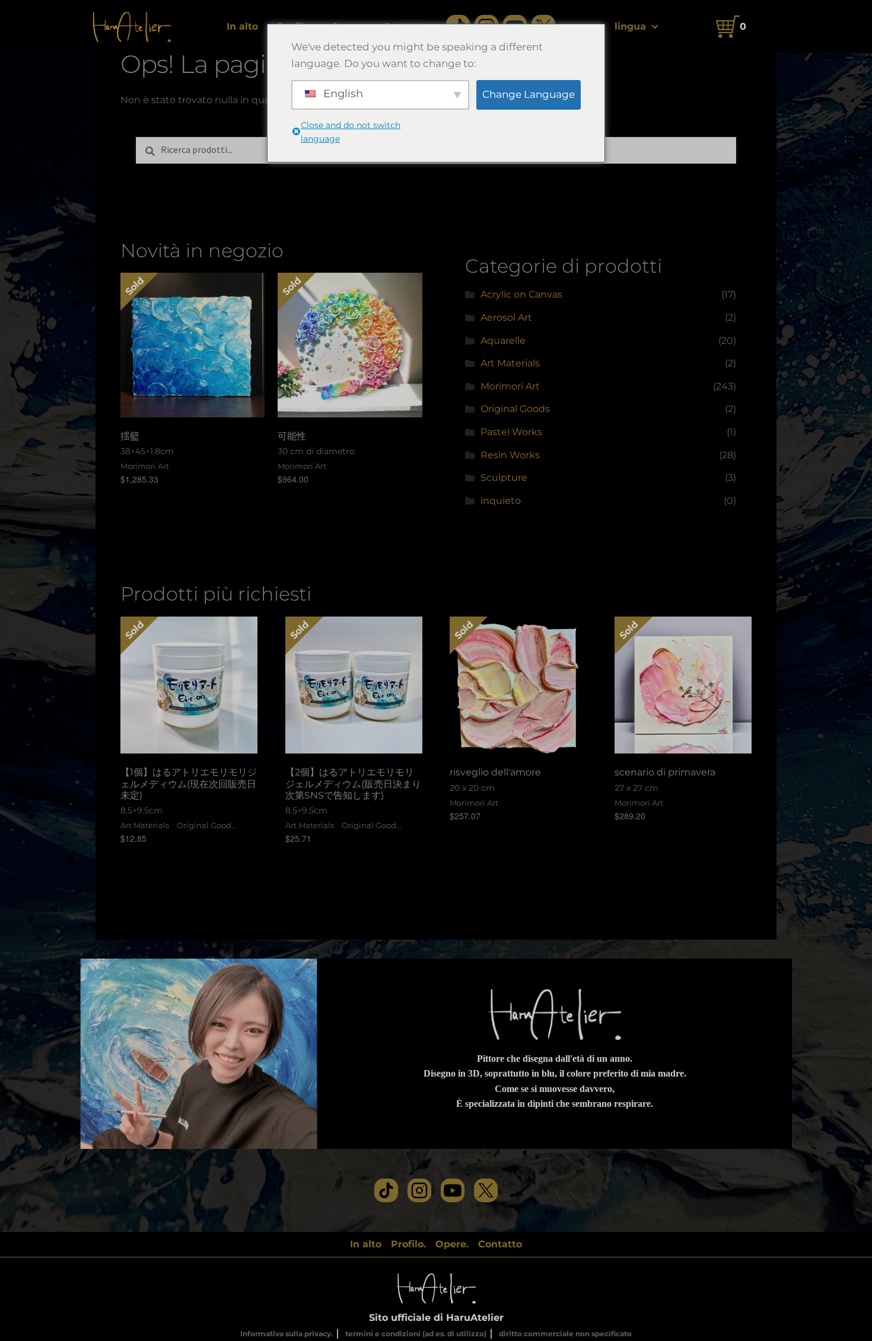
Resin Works (510, 455)
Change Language (528, 94)
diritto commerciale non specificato (565, 1333)
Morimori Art (510, 386)
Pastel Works (511, 432)
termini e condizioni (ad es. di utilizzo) (415, 1333)
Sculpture (503, 477)
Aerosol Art (506, 317)
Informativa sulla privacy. (286, 1333)
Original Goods (515, 408)
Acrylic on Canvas (521, 294)
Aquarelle (503, 340)
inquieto (500, 500)
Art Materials (510, 363)
